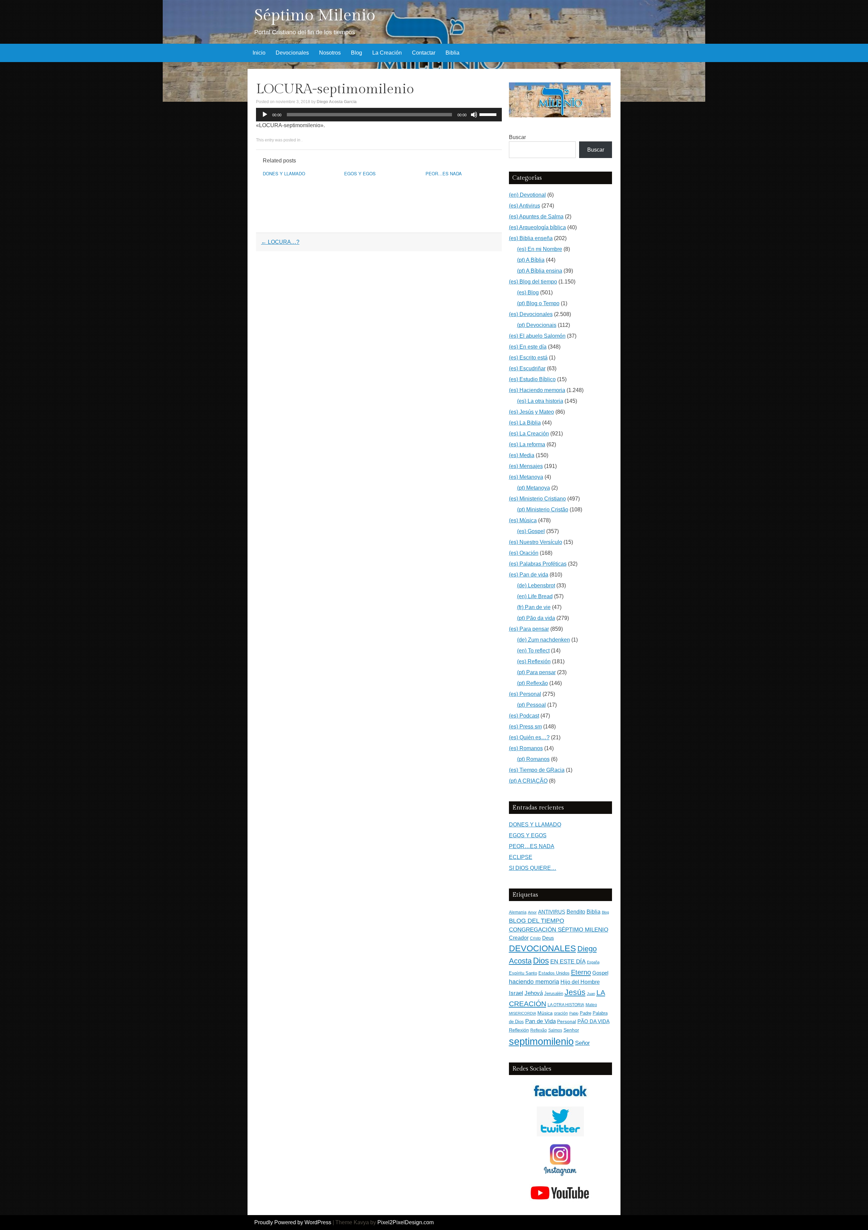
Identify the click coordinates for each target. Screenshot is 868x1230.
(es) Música (523, 520)
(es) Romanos (526, 748)
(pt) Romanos (533, 759)
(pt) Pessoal (531, 705)
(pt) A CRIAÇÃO (528, 781)
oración (561, 1013)
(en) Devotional (527, 195)
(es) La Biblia (525, 423)
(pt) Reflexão (532, 683)
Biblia (452, 53)
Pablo (573, 1013)
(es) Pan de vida (528, 575)
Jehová (534, 993)
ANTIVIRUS (551, 912)
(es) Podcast (524, 716)
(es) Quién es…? (529, 737)
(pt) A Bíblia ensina (539, 271)
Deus (548, 938)
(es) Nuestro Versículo (535, 542)
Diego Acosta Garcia (337, 101)
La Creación (387, 53)
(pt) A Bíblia (531, 260)
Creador (519, 938)
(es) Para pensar (529, 629)
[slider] (488, 114)
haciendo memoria (534, 981)
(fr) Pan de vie (534, 607)
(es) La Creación (529, 433)
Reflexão (538, 1030)
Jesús (575, 992)
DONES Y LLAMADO (284, 173)
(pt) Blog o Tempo (538, 303)
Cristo (535, 938)
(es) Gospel (531, 531)
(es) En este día (528, 347)
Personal (566, 1021)
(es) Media (521, 455)
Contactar (423, 53)
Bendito (576, 912)
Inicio (259, 53)
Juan (591, 994)
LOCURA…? (280, 242)
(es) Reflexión (534, 661)
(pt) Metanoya (533, 488)
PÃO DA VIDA (593, 1021)
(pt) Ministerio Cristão (542, 509)
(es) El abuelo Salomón (537, 336)
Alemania (518, 912)
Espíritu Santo (523, 973)
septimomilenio (541, 1041)
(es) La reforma (527, 444)
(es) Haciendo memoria (537, 390)
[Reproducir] (264, 114)
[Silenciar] (474, 114)
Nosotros (330, 53)
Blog (356, 53)
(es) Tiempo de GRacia (537, 770)
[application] (379, 114)
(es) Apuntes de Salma (536, 216)
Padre (585, 1013)
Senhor (571, 1030)
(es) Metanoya (526, 477)
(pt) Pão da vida (536, 618)
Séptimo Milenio (314, 15)
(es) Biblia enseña (531, 238)
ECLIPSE (520, 857)
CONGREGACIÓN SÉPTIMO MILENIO (558, 929)
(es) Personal (525, 694)
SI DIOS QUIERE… (532, 868)
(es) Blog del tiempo (533, 282)
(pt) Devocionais (536, 325)
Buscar (517, 137)
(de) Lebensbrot (536, 585)
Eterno (581, 972)
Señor (582, 1042)
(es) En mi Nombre (539, 249)
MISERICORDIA (522, 1013)
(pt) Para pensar (536, 672)
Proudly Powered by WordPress (292, 1222)
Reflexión (519, 1030)
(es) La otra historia (540, 401)
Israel (516, 993)
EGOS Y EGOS (360, 173)
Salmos (555, 1030)
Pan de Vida (540, 1021)
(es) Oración (523, 553)
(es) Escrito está (528, 357)
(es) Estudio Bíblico (532, 379)
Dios (541, 960)
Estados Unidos (554, 973)
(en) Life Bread (535, 596)
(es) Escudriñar (527, 368)
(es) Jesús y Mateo (531, 412)
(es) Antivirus (524, 206)
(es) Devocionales (531, 314)
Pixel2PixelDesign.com (405, 1222)
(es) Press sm (525, 726)
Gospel (600, 973)
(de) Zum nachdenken (543, 640)
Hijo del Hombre (580, 982)
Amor (532, 912)
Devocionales (292, 53)
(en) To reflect (533, 650)
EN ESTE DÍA (568, 961)
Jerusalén (553, 993)
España (593, 962)
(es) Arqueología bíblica (537, 227)
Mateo (591, 1004)
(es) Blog (528, 292)
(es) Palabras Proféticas (538, 564)
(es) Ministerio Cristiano (537, 499)
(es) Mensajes (526, 466)
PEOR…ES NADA (444, 173)
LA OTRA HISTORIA (566, 1005)
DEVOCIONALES (542, 948)
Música (545, 1013)
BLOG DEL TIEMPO (536, 920)
